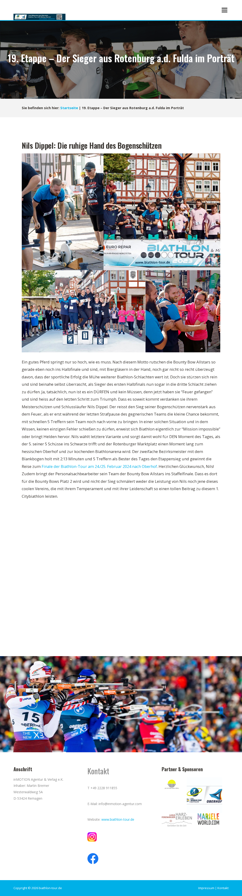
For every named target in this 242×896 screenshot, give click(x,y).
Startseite (69, 108)
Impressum (206, 888)
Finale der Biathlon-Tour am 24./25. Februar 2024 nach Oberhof (99, 466)
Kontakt (223, 888)
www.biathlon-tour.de (117, 819)
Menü (224, 10)
